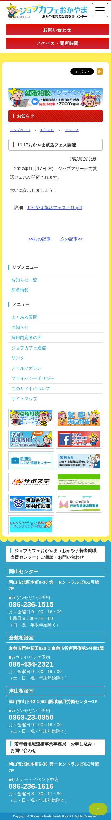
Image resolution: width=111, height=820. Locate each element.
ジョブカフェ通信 (28, 347)
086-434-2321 (31, 664)
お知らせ (20, 327)
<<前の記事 (39, 238)
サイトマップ (24, 398)
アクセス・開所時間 (57, 43)
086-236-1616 (31, 786)
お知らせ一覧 (24, 279)
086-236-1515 (31, 604)
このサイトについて (30, 388)
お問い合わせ (57, 29)
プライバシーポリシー (33, 378)
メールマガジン (26, 368)
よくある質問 (24, 317)
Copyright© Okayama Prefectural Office (41, 816)
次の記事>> (71, 238)
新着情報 (20, 290)
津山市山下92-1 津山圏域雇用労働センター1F (53, 701)
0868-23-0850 (31, 717)
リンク (17, 357)
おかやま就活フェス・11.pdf (54, 207)
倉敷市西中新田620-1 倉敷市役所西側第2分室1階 (56, 648)
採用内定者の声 (26, 337)
